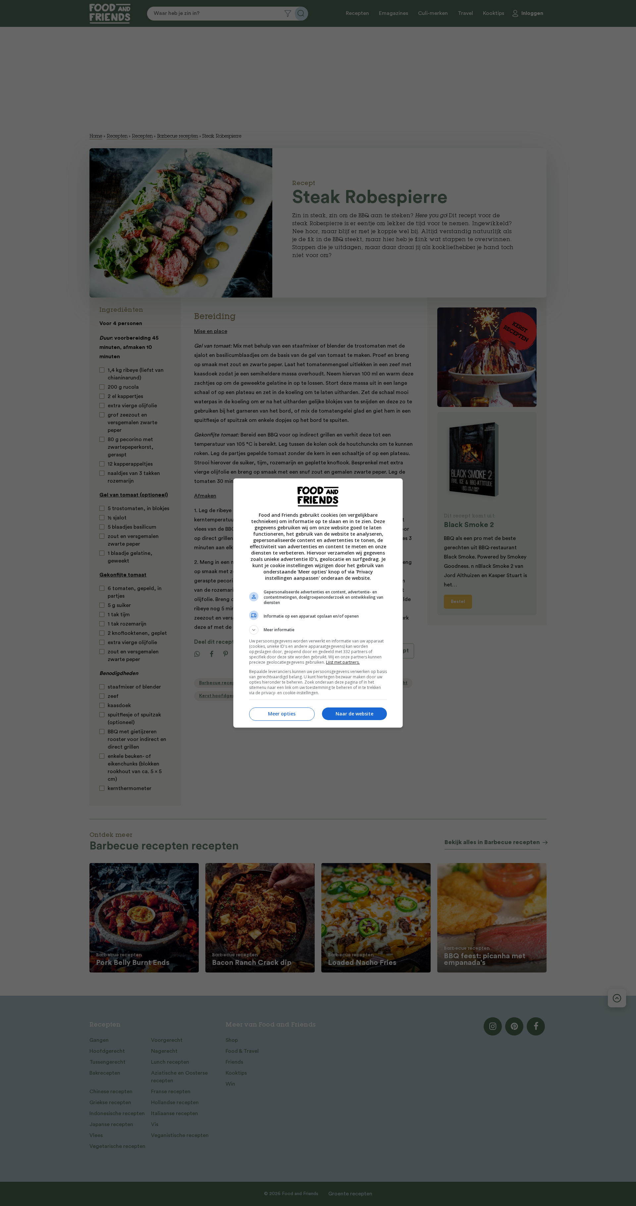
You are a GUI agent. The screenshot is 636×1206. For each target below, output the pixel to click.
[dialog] (318, 603)
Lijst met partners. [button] (343, 662)
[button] (318, 630)
